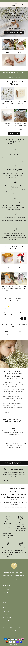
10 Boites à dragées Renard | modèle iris (7, 287)
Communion (20, 67)
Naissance (8, 67)
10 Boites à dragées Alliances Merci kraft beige (20, 103)
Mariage (8, 52)
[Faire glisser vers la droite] (25, 318)
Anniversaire (6, 602)
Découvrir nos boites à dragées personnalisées (14, 463)
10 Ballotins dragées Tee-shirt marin (20, 267)
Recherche (6, 611)
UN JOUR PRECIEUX (15, 644)
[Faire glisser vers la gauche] (21, 318)
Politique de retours (8, 624)
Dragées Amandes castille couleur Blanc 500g (7, 103)
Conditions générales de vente (11, 627)
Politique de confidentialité (10, 621)
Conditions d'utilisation (9, 630)
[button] (1, 4)
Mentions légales (7, 617)
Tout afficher (14, 133)
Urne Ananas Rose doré (7, 267)
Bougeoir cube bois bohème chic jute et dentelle (20, 125)
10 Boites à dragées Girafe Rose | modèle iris (20, 288)
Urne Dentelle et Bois (7, 123)
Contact (5, 614)
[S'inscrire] (23, 480)
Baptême (20, 52)
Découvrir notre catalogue (14, 32)
